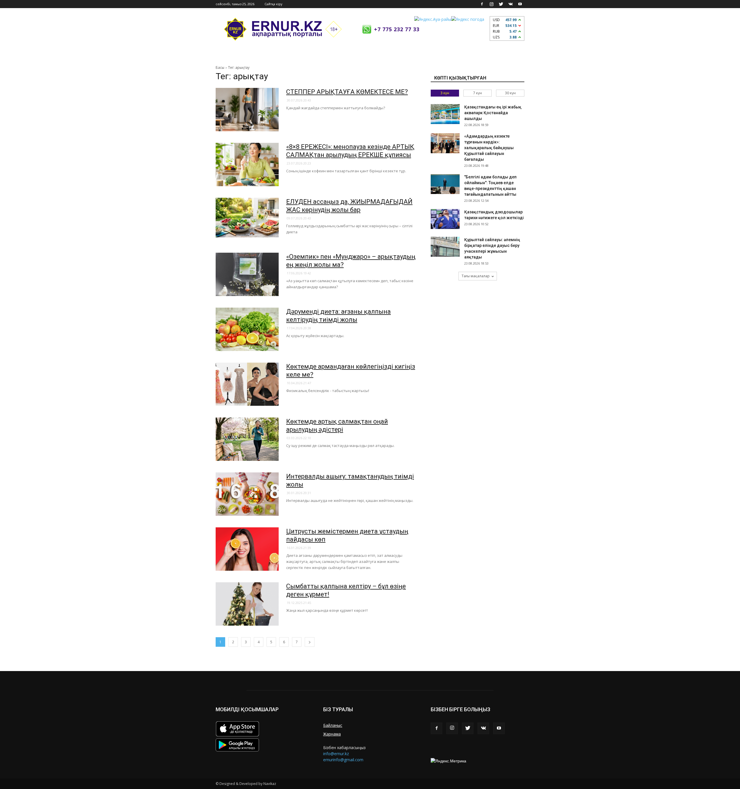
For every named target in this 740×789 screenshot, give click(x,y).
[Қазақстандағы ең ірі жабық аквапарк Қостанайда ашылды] (445, 114)
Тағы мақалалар (476, 276)
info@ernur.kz (336, 753)
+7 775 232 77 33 (396, 29)
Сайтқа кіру (273, 4)
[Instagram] (491, 4)
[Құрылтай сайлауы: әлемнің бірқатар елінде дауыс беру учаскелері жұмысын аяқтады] (445, 247)
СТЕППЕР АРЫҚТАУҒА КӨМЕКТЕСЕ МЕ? (347, 91)
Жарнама (332, 734)
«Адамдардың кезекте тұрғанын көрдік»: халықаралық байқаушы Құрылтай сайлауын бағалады (489, 148)
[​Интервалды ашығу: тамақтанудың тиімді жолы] (247, 494)
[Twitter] (501, 4)
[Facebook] (482, 4)
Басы (220, 67)
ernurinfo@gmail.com (343, 759)
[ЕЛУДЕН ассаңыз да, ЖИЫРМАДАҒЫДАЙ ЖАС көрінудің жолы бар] (247, 217)
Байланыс (332, 725)
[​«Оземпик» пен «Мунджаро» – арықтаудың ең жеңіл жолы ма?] (247, 274)
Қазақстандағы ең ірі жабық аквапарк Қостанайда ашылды (492, 113)
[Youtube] (520, 4)
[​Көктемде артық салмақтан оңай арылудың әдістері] (247, 439)
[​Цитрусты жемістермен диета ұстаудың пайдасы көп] (247, 549)
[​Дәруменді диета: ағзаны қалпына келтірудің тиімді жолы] (247, 329)
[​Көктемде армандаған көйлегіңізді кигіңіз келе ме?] (247, 384)
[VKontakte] (510, 4)
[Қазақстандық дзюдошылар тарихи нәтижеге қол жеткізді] (445, 219)
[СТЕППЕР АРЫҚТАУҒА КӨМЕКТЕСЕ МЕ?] (247, 109)
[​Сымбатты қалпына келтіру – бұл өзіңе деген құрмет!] (247, 604)
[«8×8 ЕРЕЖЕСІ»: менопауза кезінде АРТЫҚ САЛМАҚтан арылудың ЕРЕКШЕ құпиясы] (247, 164)
